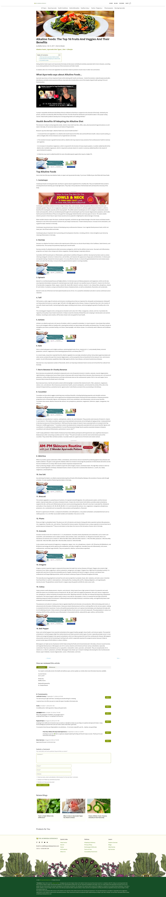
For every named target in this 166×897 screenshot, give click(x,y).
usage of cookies (55, 883)
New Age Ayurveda (120, 8)
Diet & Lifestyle (60, 46)
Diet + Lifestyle (68, 49)
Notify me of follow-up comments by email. (49, 779)
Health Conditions (63, 8)
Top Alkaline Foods (44, 60)
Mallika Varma (42, 46)
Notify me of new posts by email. (46, 782)
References (52, 667)
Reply (108, 697)
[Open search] (130, 3)
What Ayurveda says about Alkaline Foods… (49, 57)
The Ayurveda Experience (45, 880)
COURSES (121, 3)
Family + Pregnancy (96, 8)
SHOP (127, 3)
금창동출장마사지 (40, 712)
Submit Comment (43, 785)
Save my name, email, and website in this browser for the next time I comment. (58, 777)
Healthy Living (85, 8)
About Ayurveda (52, 8)
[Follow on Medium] (47, 842)
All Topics (43, 8)
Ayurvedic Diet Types (54, 49)
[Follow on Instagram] (39, 842)
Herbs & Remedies (74, 8)
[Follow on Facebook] (37, 842)
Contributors (41, 667)
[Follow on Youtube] (45, 842)
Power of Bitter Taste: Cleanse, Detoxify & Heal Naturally (98, 816)
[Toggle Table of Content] (58, 55)
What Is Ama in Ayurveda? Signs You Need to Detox (73, 816)
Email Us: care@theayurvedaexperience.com (47, 846)
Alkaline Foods (41, 49)
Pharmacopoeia (109, 8)
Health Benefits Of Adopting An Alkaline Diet (50, 58)
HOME (111, 3)
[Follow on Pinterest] (42, 842)
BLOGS (116, 3)
